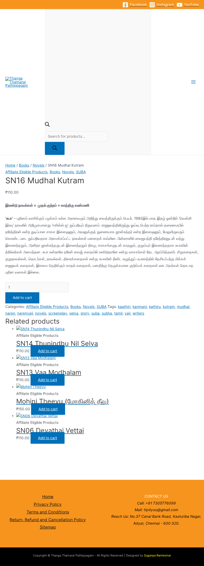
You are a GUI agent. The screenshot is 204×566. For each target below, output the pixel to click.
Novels (38, 165)
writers (138, 313)
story (84, 313)
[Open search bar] (47, 125)
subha (107, 313)
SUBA (81, 172)
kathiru (155, 306)
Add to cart (22, 297)
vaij (127, 313)
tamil (118, 313)
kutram (169, 306)
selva (73, 313)
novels (40, 313)
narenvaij (25, 313)
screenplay (57, 313)
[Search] (55, 148)
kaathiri (124, 306)
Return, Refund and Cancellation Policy (48, 519)
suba (95, 313)
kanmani (140, 306)
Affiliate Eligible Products (26, 172)
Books (24, 165)
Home (10, 165)
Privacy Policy (48, 504)
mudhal (183, 306)
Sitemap (48, 527)
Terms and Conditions (48, 512)
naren (10, 313)
